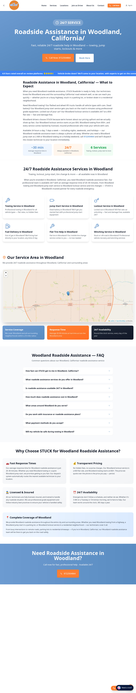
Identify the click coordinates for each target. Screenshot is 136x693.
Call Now (116, 5)
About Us (90, 5)
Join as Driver (77, 5)
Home (43, 5)
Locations (64, 5)
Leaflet (112, 321)
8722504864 (89, 136)
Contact (101, 5)
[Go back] (4, 5)
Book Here (84, 58)
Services (53, 5)
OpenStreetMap (120, 321)
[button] (68, 293)
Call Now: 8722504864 (60, 57)
